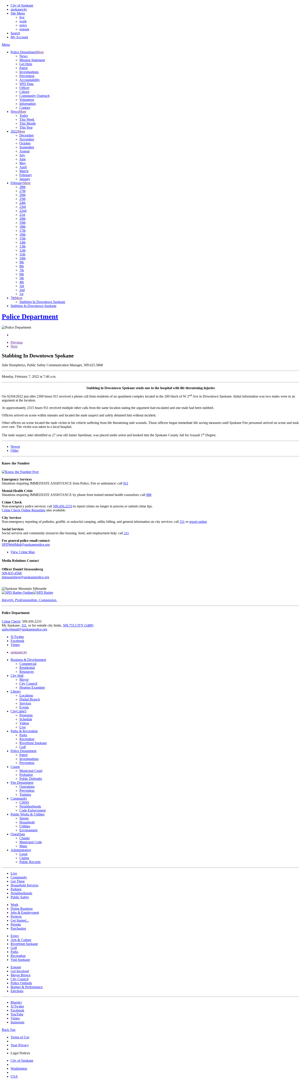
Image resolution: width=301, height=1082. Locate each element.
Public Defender (30, 779)
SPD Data (26, 84)
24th (22, 203)
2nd (22, 290)
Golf (22, 747)
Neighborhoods (30, 806)
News (23, 56)
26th (22, 195)
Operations (27, 786)
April (23, 167)
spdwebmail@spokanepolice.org (24, 629)
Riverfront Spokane (33, 743)
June (22, 159)
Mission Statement (32, 60)
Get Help (25, 64)
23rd (22, 207)
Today (23, 115)
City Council (28, 683)
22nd (22, 211)
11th (22, 254)
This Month (27, 123)
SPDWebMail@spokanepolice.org (26, 544)
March (23, 171)
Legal (23, 854)
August (24, 151)
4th (21, 282)
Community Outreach (34, 96)
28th (22, 187)
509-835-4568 (12, 573)
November (26, 139)
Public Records (30, 862)
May (22, 163)
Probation (26, 775)
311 (182, 521)
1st (21, 294)
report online (198, 521)
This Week (26, 119)
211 (126, 533)
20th (22, 218)
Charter (24, 838)
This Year (26, 127)
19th (22, 222)
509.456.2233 (62, 506)
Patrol (23, 68)
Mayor (24, 679)
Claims (24, 858)
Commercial (27, 664)
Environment (28, 830)
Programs (26, 715)
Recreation (26, 739)
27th (22, 191)
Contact (24, 107)
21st (22, 214)
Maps (23, 846)
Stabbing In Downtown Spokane (42, 302)
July (22, 155)
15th (22, 238)
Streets (24, 818)
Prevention (26, 76)
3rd (21, 286)
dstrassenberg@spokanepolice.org (25, 577)
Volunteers (26, 100)
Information (27, 103)
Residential (27, 668)
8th (21, 266)
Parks (23, 735)
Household (27, 822)
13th (22, 246)
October (25, 143)
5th (21, 278)
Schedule (25, 719)
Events (24, 707)
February (25, 175)
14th (22, 242)
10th (22, 258)
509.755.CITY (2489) (78, 625)
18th (22, 226)
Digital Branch (29, 699)
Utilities (24, 826)
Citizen (24, 92)
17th (22, 230)
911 (125, 483)
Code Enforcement (32, 810)
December (26, 135)
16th (22, 234)
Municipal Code (30, 842)
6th (21, 274)
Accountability (29, 80)
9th (21, 262)
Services (25, 703)
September (26, 147)
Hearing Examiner (32, 687)
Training (25, 794)
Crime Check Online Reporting (23, 510)
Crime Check (11, 621)
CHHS (24, 802)
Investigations (29, 72)
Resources (26, 671)
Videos (24, 723)
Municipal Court (30, 771)
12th (22, 250)
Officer (24, 88)
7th (21, 270)
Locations (26, 695)
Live (22, 727)
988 (148, 495)
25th (22, 199)
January (24, 179)
